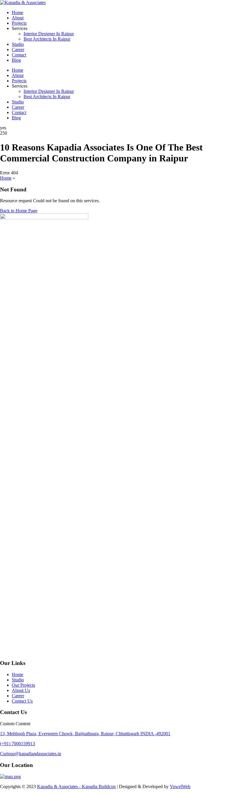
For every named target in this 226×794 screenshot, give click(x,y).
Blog (16, 60)
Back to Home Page (18, 210)
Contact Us (22, 700)
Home (17, 12)
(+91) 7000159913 (17, 743)
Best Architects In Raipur (47, 38)
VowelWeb (180, 786)
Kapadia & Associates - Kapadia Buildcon (76, 786)
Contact (19, 54)
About (18, 17)
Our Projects (23, 685)
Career (18, 49)
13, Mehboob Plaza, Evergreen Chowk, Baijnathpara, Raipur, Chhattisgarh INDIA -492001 (85, 733)
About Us (21, 690)
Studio (18, 44)
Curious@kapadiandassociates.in (30, 753)
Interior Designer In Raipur (49, 33)
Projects (19, 23)
